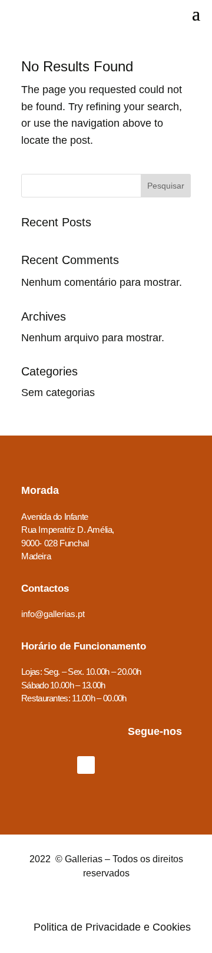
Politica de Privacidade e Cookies (112, 927)
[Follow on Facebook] (86, 765)
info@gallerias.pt (53, 614)
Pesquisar (165, 185)
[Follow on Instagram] (117, 765)
